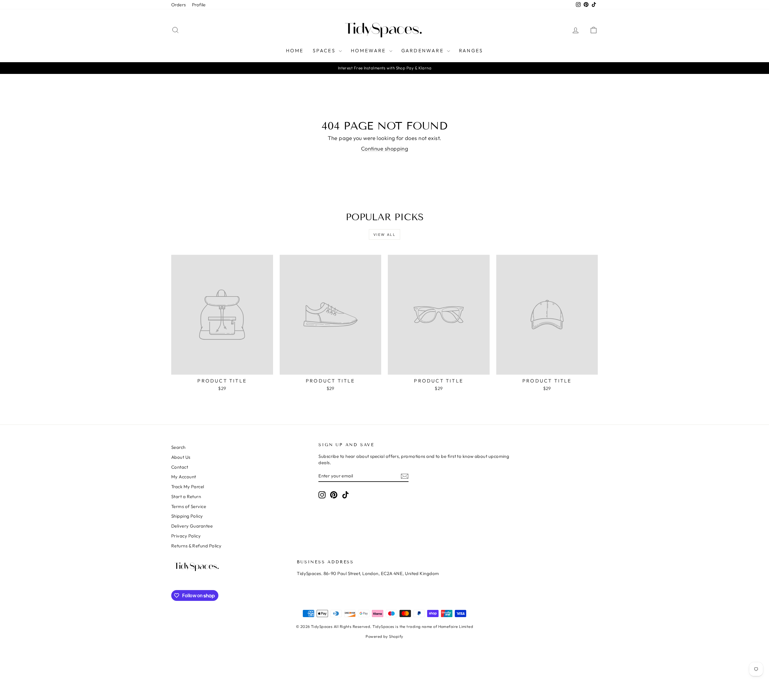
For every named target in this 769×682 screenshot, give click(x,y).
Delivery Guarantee (192, 526)
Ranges (471, 50)
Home (295, 50)
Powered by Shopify (384, 636)
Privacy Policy (186, 536)
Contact (179, 467)
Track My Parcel (187, 486)
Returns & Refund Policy (196, 546)
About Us (180, 457)
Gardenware (423, 50)
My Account (183, 477)
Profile (199, 5)
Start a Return (186, 496)
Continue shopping (384, 148)
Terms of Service (188, 506)
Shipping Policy (187, 516)
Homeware (369, 50)
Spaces (325, 50)
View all (384, 234)
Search (178, 447)
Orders (178, 5)
